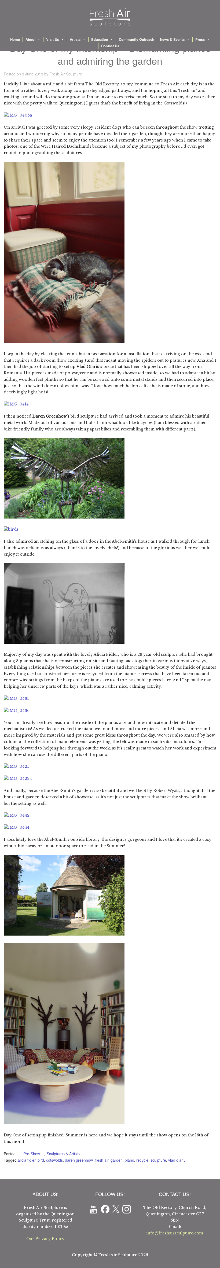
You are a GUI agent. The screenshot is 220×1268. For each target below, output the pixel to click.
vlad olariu (177, 1160)
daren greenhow (79, 1160)
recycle (142, 1160)
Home (15, 39)
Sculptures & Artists (63, 1153)
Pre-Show (31, 1153)
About (30, 39)
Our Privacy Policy (45, 1238)
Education (99, 39)
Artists (75, 39)
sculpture (158, 1160)
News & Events (172, 39)
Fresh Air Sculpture (65, 74)
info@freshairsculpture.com (174, 1233)
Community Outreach (136, 39)
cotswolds (54, 1160)
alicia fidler (26, 1160)
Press (200, 39)
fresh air (101, 1160)
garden (117, 1160)
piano (129, 1160)
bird (41, 1160)
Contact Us (110, 45)
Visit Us (52, 39)
